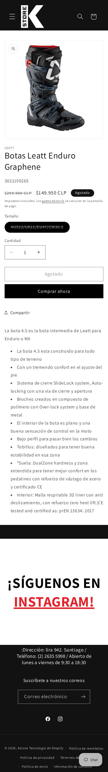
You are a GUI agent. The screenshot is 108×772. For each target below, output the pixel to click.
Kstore (23, 748)
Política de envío (35, 766)
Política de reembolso (86, 748)
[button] (12, 16)
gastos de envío (53, 201)
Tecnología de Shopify (46, 748)
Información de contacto (73, 766)
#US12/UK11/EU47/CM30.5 (40, 228)
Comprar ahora (54, 291)
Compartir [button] (20, 312)
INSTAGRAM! (54, 601)
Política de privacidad (37, 757)
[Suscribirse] (83, 697)
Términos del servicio (77, 757)
